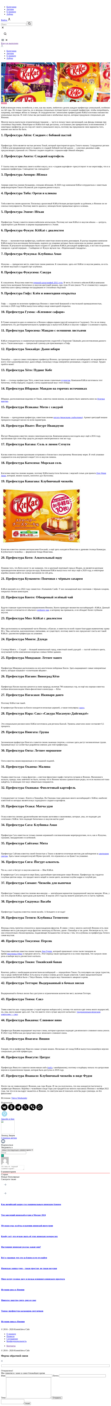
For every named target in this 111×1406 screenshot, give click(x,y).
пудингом (65, 380)
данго (81, 708)
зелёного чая (43, 610)
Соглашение (12, 1339)
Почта (55, 1376)
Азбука (9, 14)
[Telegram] (18, 1107)
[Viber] (32, 1107)
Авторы (10, 9)
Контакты (11, 1346)
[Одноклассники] (11, 1107)
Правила (10, 1336)
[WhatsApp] (39, 1107)
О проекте (11, 12)
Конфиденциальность (16, 1341)
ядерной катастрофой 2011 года (48, 282)
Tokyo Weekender (19, 1098)
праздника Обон (14, 954)
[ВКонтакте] (4, 1107)
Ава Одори (47, 951)
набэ (50, 1067)
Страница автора (9, 1138)
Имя (3, 1376)
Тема (3, 1398)
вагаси (68, 417)
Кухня (4, 103)
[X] (25, 1107)
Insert (27, 1403)
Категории (11, 7)
